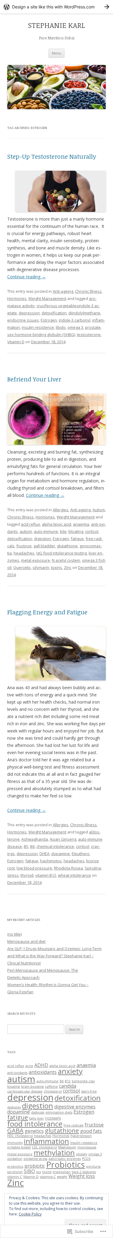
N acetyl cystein (66, 560)
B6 (32, 846)
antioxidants (43, 1072)
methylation (54, 1152)
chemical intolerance (55, 846)
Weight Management (47, 298)
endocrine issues (23, 320)
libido (61, 327)
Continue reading (26, 277)
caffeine (51, 1086)
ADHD (41, 1065)
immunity (15, 1143)
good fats (91, 1131)
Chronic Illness (88, 291)
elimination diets (59, 1112)
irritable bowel (19, 1147)
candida (67, 1086)
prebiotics (15, 1166)
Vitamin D (15, 341)
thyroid (26, 875)
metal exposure (35, 560)
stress (13, 875)
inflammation (46, 1141)
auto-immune (46, 531)
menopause (86, 1147)
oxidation (14, 1159)
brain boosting (32, 1086)
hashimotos (51, 861)
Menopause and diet (26, 941)
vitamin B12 (45, 875)
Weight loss (81, 1176)
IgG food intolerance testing (61, 553)
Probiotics (65, 1164)
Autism (99, 509)
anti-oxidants (17, 1073)
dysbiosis (37, 1112)
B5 (26, 846)
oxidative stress (35, 1159)
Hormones (17, 298)
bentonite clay (83, 1081)
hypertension (81, 1136)
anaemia (81, 524)
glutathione (67, 546)
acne (29, 1066)
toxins (56, 567)
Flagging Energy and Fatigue (47, 612)
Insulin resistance (83, 1143)
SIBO (29, 1171)
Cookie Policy (30, 1214)
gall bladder (44, 546)
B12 (68, 1081)
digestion (42, 538)
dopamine (60, 853)
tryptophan (62, 1172)
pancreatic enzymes (65, 1159)
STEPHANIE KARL (56, 25)
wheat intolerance (74, 875)
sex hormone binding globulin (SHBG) (41, 334)
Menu (56, 53)
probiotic (34, 1166)
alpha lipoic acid (56, 524)
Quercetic (22, 567)
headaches (24, 553)
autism (26, 531)
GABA (15, 1130)
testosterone (89, 334)
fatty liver (36, 1118)
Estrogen (49, 320)
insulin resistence (38, 327)
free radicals (73, 1125)
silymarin (41, 567)
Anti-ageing (63, 291)
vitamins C (48, 1177)
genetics (34, 1131)
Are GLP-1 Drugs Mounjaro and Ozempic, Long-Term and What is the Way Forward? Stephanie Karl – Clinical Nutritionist (54, 956)
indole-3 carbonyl (74, 320)
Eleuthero (80, 853)
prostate (93, 327)
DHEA (44, 853)
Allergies (60, 509)
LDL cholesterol (44, 1147)
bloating (75, 531)
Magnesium (67, 1147)
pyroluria (93, 1166)
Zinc (67, 567)
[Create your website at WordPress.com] (56, 7)
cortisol (91, 531)
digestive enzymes (75, 1106)
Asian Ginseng (63, 839)
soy (38, 1172)
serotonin (15, 1172)
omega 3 (75, 327)
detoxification (54, 313)
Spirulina (93, 868)
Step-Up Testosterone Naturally (51, 156)
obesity (81, 1154)
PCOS (86, 1159)
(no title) (14, 934)
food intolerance (34, 1124)
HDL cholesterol (20, 1136)
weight (62, 1177)
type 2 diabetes (84, 1172)
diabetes (14, 1107)
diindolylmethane (84, 313)
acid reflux (30, 524)
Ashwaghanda (34, 839)
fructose (24, 546)
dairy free (89, 1091)
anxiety (70, 1071)
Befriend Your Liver (34, 379)
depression (29, 313)
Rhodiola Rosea (68, 868)
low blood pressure (34, 868)
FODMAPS (53, 1118)
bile (63, 531)
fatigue (77, 538)
